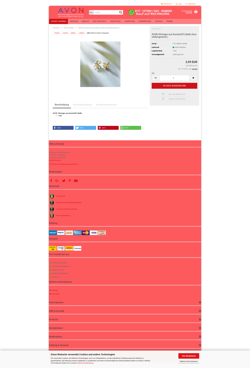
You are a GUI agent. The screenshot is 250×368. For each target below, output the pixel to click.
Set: (153, 73)
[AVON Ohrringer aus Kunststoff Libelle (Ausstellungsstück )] (100, 64)
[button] (166, 4)
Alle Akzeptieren (189, 356)
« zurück (65, 33)
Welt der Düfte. (99, 21)
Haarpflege (130, 21)
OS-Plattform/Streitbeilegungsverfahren (63, 164)
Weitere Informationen (189, 361)
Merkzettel (191, 4)
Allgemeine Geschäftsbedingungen (69, 203)
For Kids (158, 21)
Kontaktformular (55, 160)
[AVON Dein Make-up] (68, 12)
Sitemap (55, 290)
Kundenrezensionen (106, 104)
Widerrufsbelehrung (63, 216)
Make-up (85, 21)
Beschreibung (62, 104)
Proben (169, 21)
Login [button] (179, 4)
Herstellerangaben (82, 104)
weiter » (73, 33)
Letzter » (82, 33)
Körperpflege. (145, 21)
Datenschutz (60, 196)
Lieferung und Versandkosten (66, 209)
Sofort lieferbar (58, 21)
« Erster (57, 33)
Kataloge (74, 21)
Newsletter (56, 294)
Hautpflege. (115, 21)
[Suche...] (120, 12)
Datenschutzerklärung (85, 363)
